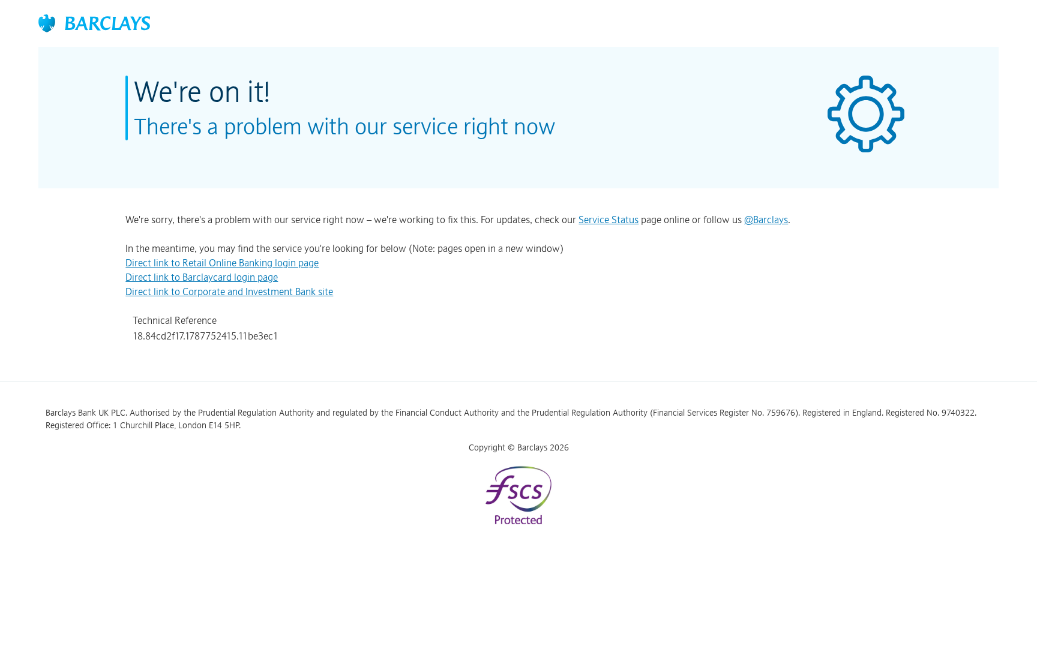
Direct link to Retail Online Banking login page (222, 263)
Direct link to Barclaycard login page (201, 277)
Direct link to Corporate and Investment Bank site (229, 292)
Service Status (609, 220)
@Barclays (766, 220)
